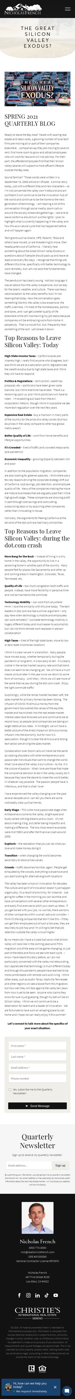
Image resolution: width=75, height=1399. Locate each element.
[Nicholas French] (38, 1218)
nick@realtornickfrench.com (37, 1252)
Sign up (60, 1165)
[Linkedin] (37, 1295)
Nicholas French (37, 1241)
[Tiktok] (46, 1295)
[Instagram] (28, 1295)
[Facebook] (19, 1295)
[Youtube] (55, 1295)
